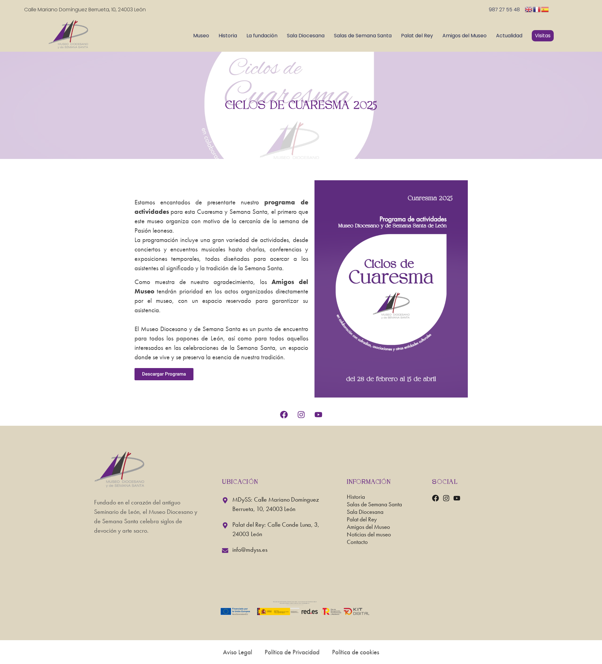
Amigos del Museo (464, 35)
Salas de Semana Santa (363, 35)
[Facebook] (284, 415)
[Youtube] (318, 415)
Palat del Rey (417, 35)
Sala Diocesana (306, 35)
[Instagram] (301, 415)
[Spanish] (545, 9)
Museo (201, 35)
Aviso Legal (237, 652)
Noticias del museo (369, 535)
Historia (228, 35)
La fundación (261, 35)
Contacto (357, 543)
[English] (529, 9)
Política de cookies (355, 652)
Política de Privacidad (292, 652)
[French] (537, 9)
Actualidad (509, 35)
